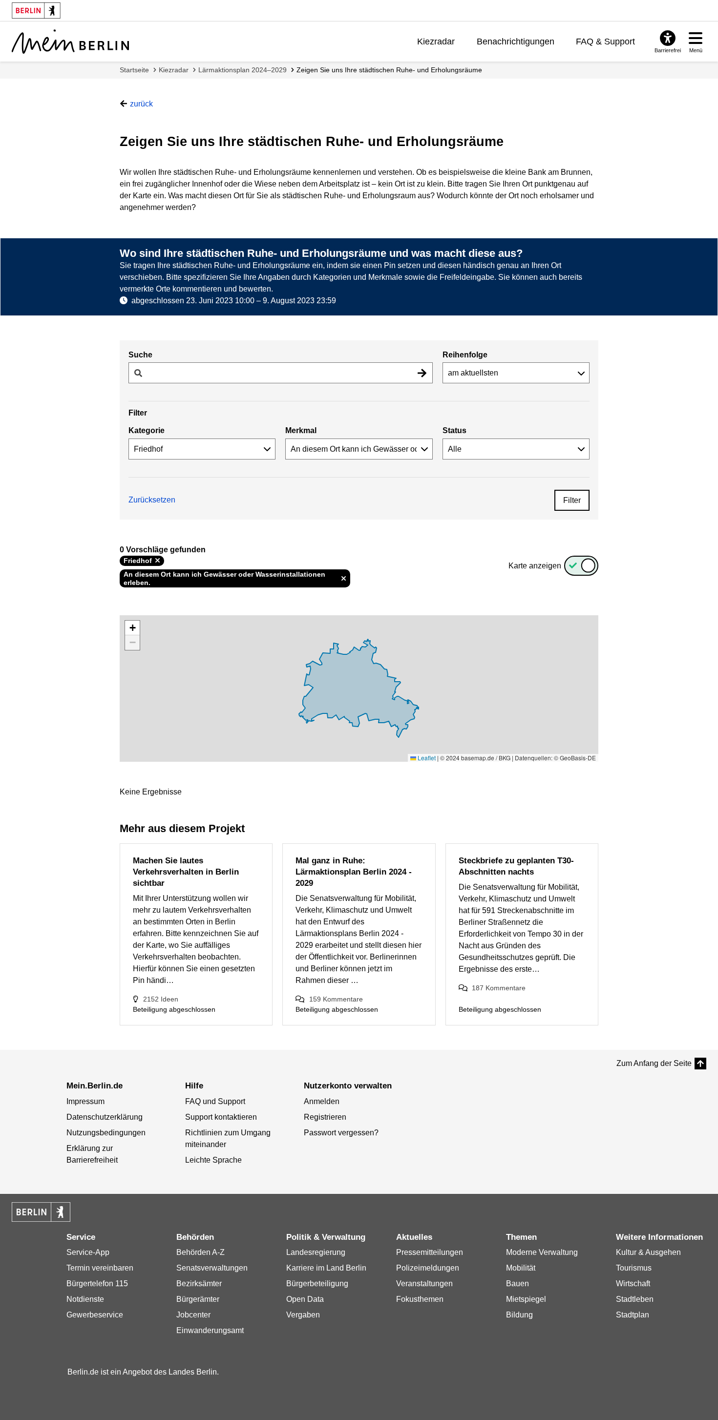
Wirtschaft (633, 1283)
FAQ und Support (215, 1101)
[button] (132, 628)
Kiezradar (436, 41)
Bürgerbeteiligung (317, 1283)
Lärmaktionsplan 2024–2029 (242, 70)
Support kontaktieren (221, 1117)
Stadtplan (632, 1315)
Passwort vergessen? (341, 1132)
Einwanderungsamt (210, 1330)
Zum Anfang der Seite (654, 1063)
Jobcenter (193, 1315)
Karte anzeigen (534, 566)
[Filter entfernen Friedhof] (157, 560)
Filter (572, 500)
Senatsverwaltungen (212, 1268)
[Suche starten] (422, 372)
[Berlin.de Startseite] (41, 1212)
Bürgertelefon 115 (97, 1283)
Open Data (305, 1299)
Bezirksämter (199, 1283)
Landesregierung (315, 1252)
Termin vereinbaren (99, 1268)
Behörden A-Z (200, 1252)
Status (454, 430)
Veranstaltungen (424, 1283)
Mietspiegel (526, 1299)
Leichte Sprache (213, 1160)
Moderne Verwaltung (542, 1252)
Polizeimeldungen (427, 1268)
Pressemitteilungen (429, 1252)
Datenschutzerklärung (104, 1117)
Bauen (517, 1283)
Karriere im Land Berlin (326, 1268)
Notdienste (85, 1299)
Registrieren (325, 1117)
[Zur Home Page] (70, 41)
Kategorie (146, 430)
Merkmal (301, 430)
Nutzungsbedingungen (106, 1132)
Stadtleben (635, 1299)
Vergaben (303, 1315)
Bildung (519, 1315)
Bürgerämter (197, 1299)
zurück (141, 104)
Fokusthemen (419, 1299)
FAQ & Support (605, 41)
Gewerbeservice (94, 1315)
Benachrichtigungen (515, 41)
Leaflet (426, 757)
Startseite (134, 70)
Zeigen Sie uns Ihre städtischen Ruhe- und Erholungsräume (389, 70)
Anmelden (321, 1101)
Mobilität (520, 1268)
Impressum (85, 1101)
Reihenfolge (465, 355)
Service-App (87, 1252)
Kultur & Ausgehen (648, 1252)
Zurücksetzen (151, 500)
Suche (140, 355)
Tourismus (634, 1268)
